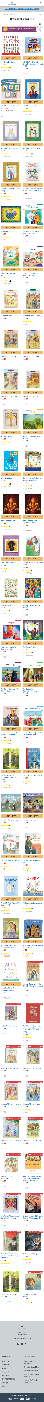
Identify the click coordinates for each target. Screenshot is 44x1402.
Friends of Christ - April (9, 316)
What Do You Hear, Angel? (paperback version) (10, 946)
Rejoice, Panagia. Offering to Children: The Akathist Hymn (33, 1217)
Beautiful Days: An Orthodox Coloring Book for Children (33, 190)
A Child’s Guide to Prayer (31, 148)
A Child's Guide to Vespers (10, 148)
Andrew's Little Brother (9, 1026)
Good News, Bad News (8, 478)
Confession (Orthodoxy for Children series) (32, 232)
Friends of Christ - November (11, 1140)
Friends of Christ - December (11, 1104)
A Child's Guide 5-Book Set (10, 106)
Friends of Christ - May (31, 396)
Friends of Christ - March (9, 396)
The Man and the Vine (30, 820)
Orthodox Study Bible (31, 1367)
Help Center (6, 1365)
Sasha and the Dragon (30, 1254)
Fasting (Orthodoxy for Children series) (31, 274)
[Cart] (42, 3)
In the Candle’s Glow (8, 521)
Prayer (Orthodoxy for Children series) (8, 648)
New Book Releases (31, 1371)
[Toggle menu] (3, 3)
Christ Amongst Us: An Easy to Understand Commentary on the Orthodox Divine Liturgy (33, 1029)
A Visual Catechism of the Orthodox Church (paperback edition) (33, 986)
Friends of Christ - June (31, 356)
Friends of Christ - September (7, 1177)
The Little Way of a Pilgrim (10, 820)
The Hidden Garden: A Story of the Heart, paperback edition (10, 777)
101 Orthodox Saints (8, 62)
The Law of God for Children (33, 775)
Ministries (5, 1361)
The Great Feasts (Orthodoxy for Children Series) (33, 734)
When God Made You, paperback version (8, 989)
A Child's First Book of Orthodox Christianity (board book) (33, 64)
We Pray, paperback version (32, 903)
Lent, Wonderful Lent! (8, 563)
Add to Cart (11, 58)
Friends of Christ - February (32, 316)
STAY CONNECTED (8, 1379)
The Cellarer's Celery (30, 647)
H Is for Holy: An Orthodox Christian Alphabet (32, 479)
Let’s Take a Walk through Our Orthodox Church (10, 1217)
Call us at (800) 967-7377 (22, 1338)
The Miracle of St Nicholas (10, 860)
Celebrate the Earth (8, 231)
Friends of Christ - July (8, 356)
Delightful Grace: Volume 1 (10, 1068)
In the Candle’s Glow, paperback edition (30, 522)
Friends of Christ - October (32, 1140)
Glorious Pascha (6, 436)
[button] (40, 24)
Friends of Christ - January (32, 1104)
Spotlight (5, 1382)
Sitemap (5, 1386)
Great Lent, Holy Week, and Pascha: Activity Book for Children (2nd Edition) (32, 1178)
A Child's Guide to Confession (33, 106)
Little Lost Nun (6, 605)
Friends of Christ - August (32, 1068)
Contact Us (6, 1372)
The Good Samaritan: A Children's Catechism (9, 734)
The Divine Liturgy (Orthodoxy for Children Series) (31, 691)
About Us (5, 1368)
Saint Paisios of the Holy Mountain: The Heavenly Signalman (9, 1256)
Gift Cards (5, 1375)
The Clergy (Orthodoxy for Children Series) (10, 690)
